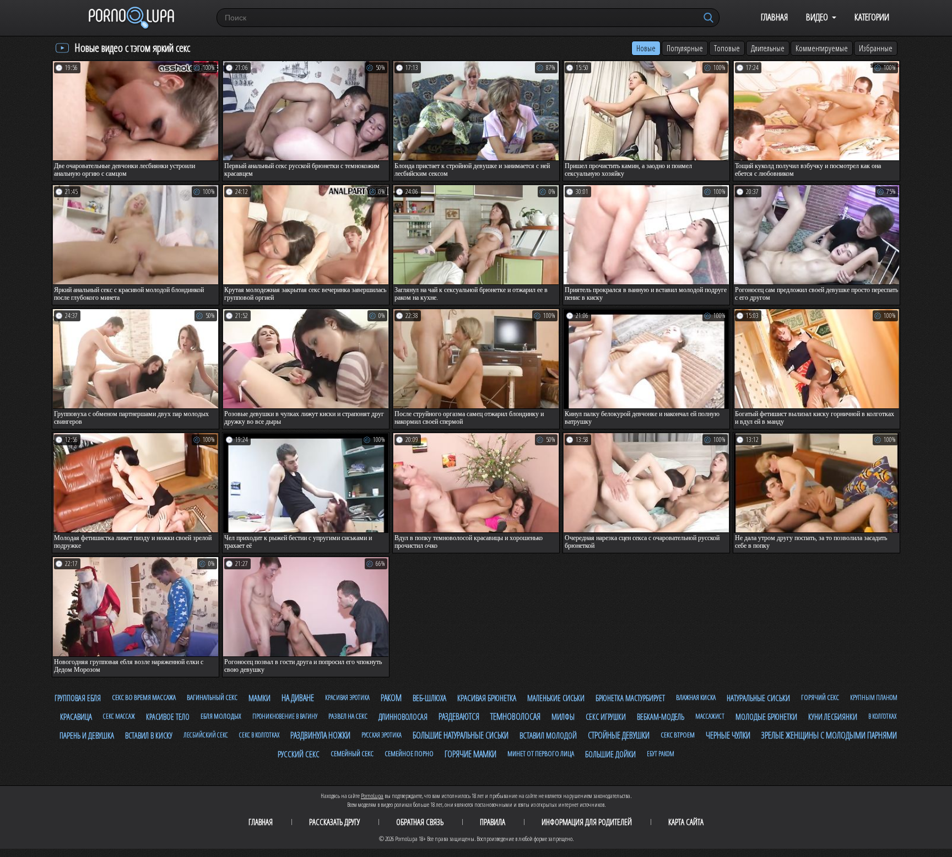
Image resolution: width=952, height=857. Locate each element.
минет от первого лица (540, 753)
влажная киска (696, 697)
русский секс (299, 753)
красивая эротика (347, 697)
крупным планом (873, 697)
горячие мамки (470, 754)
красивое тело (168, 717)
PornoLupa (372, 795)
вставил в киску (148, 735)
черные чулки (728, 735)
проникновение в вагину (284, 716)
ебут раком (660, 753)
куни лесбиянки (832, 717)
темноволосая (515, 716)
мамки (259, 697)
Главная (774, 16)
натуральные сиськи (758, 697)
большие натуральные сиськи (461, 735)
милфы (563, 717)
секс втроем (678, 735)
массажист (709, 716)
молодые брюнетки (766, 716)
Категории (871, 16)
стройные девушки (619, 735)
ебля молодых (221, 716)
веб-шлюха (429, 697)
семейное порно (409, 753)
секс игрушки (606, 717)
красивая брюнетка (486, 697)
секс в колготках (259, 735)
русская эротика (381, 735)
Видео (817, 16)
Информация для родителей (587, 821)
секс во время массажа (144, 697)
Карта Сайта (686, 821)
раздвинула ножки (320, 735)
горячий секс (820, 697)
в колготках (882, 716)
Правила (492, 821)
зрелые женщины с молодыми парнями (829, 735)
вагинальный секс (212, 697)
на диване (298, 698)
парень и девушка (87, 735)
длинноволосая (403, 717)
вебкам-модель (660, 717)
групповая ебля (78, 698)
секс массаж (119, 716)
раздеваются (459, 716)
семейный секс (352, 753)
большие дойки (610, 753)
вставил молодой (548, 735)
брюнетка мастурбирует (630, 698)
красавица (76, 716)
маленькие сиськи (556, 698)
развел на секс (347, 716)
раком (391, 698)
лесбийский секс (205, 735)
